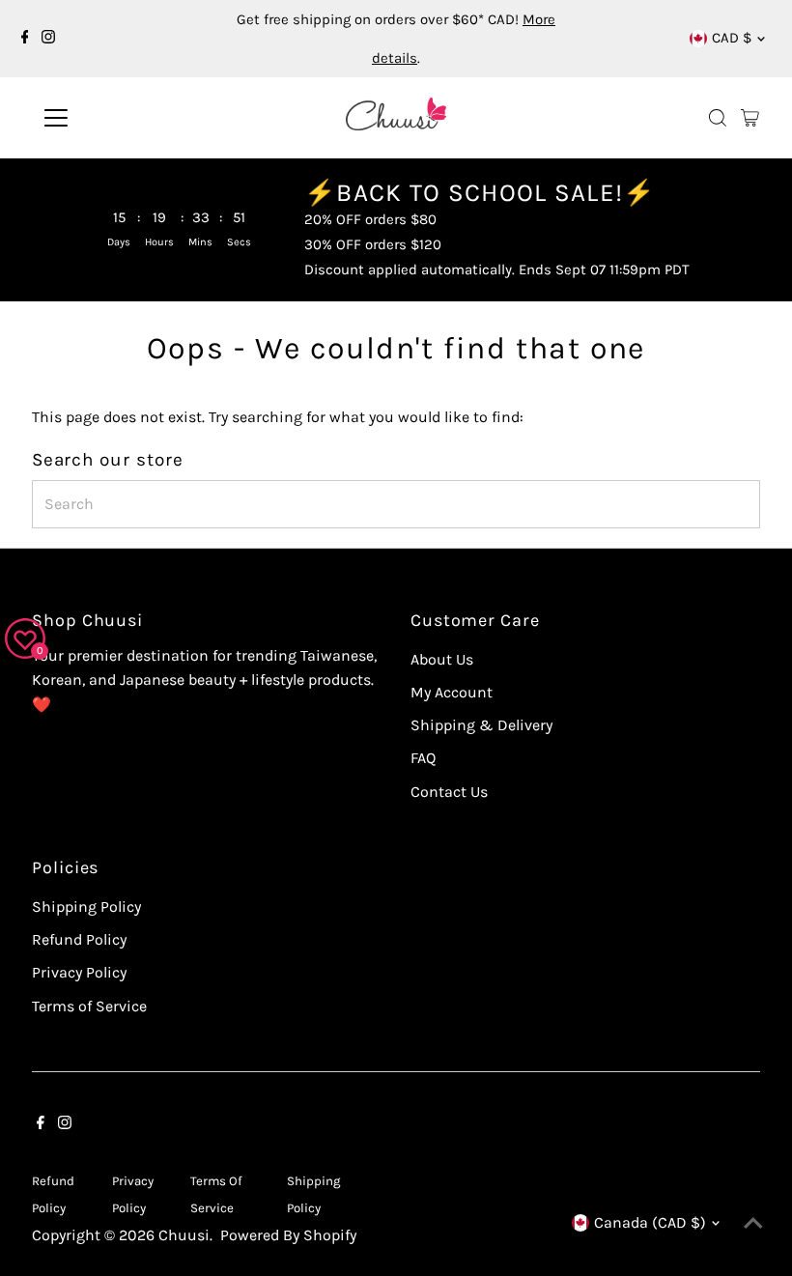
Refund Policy (79, 939)
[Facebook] (25, 38)
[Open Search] (717, 118)
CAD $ (731, 37)
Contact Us (449, 791)
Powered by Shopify (288, 1235)
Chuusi (184, 1235)
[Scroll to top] (753, 1223)
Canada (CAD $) (650, 1222)
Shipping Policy (86, 906)
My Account (451, 692)
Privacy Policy (79, 972)
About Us (441, 659)
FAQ (423, 758)
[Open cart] (750, 118)
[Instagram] (48, 38)
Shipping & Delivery (481, 725)
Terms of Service (89, 1006)
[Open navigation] (118, 118)
